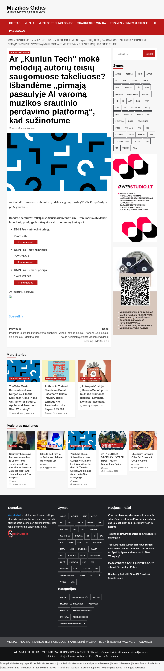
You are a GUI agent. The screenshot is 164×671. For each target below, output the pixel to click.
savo (131, 134)
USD (146, 141)
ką (125, 108)
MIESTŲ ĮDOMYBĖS (80, 597)
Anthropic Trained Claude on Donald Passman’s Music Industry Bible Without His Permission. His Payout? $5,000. (56, 398)
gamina (119, 94)
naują (140, 114)
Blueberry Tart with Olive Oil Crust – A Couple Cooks (142, 457)
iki (116, 101)
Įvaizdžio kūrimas (9, 667)
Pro (139, 128)
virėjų (126, 148)
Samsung (119, 134)
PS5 (147, 128)
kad (138, 101)
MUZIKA (30, 23)
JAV (130, 101)
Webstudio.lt (15, 515)
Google (146, 94)
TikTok (137, 141)
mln (117, 114)
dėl (138, 87)
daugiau (128, 87)
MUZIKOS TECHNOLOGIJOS (56, 23)
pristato (129, 128)
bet (117, 81)
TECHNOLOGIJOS (48, 446)
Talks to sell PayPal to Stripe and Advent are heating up (51, 457)
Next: (83, 334)
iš (123, 101)
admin (14, 128)
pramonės (143, 121)
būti (125, 81)
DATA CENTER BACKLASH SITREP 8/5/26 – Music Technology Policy (131, 565)
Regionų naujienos (112, 667)
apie (140, 74)
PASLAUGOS (17, 30)
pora (130, 121)
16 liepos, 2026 (97, 406)
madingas (135, 108)
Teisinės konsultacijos (49, 663)
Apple (149, 74)
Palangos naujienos (134, 667)
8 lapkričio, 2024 (28, 128)
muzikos (128, 114)
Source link (16, 316)
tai (151, 134)
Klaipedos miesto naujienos (102, 663)
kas (117, 108)
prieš (117, 128)
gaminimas (132, 94)
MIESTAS (14, 23)
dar (117, 87)
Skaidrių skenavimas (73, 663)
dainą (145, 81)
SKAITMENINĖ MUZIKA (91, 23)
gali (147, 87)
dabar (135, 81)
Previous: (33, 332)
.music (118, 74)
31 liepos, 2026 (61, 413)
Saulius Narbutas (149, 663)
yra (135, 148)
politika (119, 121)
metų (147, 108)
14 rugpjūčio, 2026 (141, 468)
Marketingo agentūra (23, 663)
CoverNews (95, 655)
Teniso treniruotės (46, 667)
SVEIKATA (64, 617)
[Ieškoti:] (129, 53)
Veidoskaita (27, 667)
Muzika (13, 446)
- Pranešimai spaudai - (68, 667)
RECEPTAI (136, 446)
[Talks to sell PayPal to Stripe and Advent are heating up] (51, 440)
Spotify (141, 134)
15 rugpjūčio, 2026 (27, 413)
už (116, 148)
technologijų (122, 141)
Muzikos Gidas (26, 7)
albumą (129, 74)
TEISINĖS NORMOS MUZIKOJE (129, 23)
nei (148, 114)
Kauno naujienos (90, 667)
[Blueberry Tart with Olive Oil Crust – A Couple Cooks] (143, 440)
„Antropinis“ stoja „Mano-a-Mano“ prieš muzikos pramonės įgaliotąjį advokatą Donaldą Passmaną (93, 394)
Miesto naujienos (128, 663)
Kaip (147, 101)
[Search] (155, 23)
